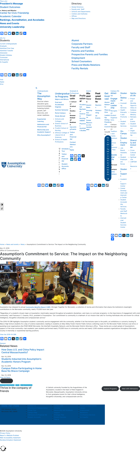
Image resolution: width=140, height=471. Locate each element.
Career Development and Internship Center (123, 192)
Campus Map (32, 412)
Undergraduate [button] (42, 91)
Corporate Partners (82, 43)
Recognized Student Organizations (114, 115)
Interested (3, 53)
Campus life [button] (115, 91)
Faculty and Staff (78, 9)
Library (82, 408)
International (4, 60)
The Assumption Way (43, 96)
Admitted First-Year (7, 48)
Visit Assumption (26, 385)
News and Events (9, 23)
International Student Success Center (123, 222)
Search (4, 465)
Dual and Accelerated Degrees (59, 104)
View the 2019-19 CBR (8, 334)
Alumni (75, 40)
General (3, 343)
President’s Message (11, 3)
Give (1, 84)
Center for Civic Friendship (14, 13)
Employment (78, 58)
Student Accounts (34, 417)
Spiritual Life (133, 94)
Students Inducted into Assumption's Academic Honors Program (21, 360)
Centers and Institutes (79, 14)
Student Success (60, 417)
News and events (12, 244)
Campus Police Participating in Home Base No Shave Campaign (21, 369)
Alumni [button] (88, 91)
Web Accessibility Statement (10, 438)
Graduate (3, 46)
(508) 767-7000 (10, 405)
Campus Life (58, 406)
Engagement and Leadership (114, 103)
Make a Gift (108, 157)
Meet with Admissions (130, 389)
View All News (5, 377)
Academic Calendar (10, 16)
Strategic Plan (59, 415)
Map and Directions (79, 18)
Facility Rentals (80, 68)
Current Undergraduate (8, 44)
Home (2, 244)
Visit (1, 79)
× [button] (2, 454)
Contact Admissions (73, 144)
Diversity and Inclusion (133, 143)
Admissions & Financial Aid (37, 415)
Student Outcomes (10, 7)
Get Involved (107, 96)
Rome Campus (60, 113)
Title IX (56, 419)
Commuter (4, 57)
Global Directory (77, 7)
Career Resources (89, 124)
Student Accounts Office (65, 166)
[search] (36, 88)
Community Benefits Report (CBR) (38, 307)
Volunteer (107, 133)
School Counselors (82, 61)
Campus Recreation (113, 127)
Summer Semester (61, 110)
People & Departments (88, 406)
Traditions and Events (114, 133)
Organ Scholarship (133, 133)
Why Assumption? (44, 135)
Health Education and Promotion (123, 114)
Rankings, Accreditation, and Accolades (22, 19)
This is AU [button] (3, 1)
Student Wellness (123, 96)
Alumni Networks (107, 104)
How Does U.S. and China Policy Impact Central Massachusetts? (22, 351)
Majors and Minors (62, 99)
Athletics (57, 408)
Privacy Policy (5, 433)
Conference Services (87, 415)
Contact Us (32, 406)
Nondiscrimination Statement (10, 440)
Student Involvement (133, 126)
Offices (74, 16)
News (23, 244)
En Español (4, 62)
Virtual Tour (32, 410)
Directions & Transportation (38, 408)
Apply (2, 82)
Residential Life (114, 157)
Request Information (7, 385)
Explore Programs (110, 389)
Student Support (123, 172)
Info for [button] (2, 38)
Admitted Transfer (6, 51)
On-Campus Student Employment (123, 138)
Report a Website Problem (9, 435)
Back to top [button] (6, 381)
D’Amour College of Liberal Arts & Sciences (62, 135)
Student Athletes (6, 55)
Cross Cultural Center (133, 152)
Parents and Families (83, 51)
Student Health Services (123, 123)
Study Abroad (60, 116)
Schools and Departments (81, 11)
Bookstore (84, 412)
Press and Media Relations (86, 65)
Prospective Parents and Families (90, 54)
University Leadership (12, 27)
